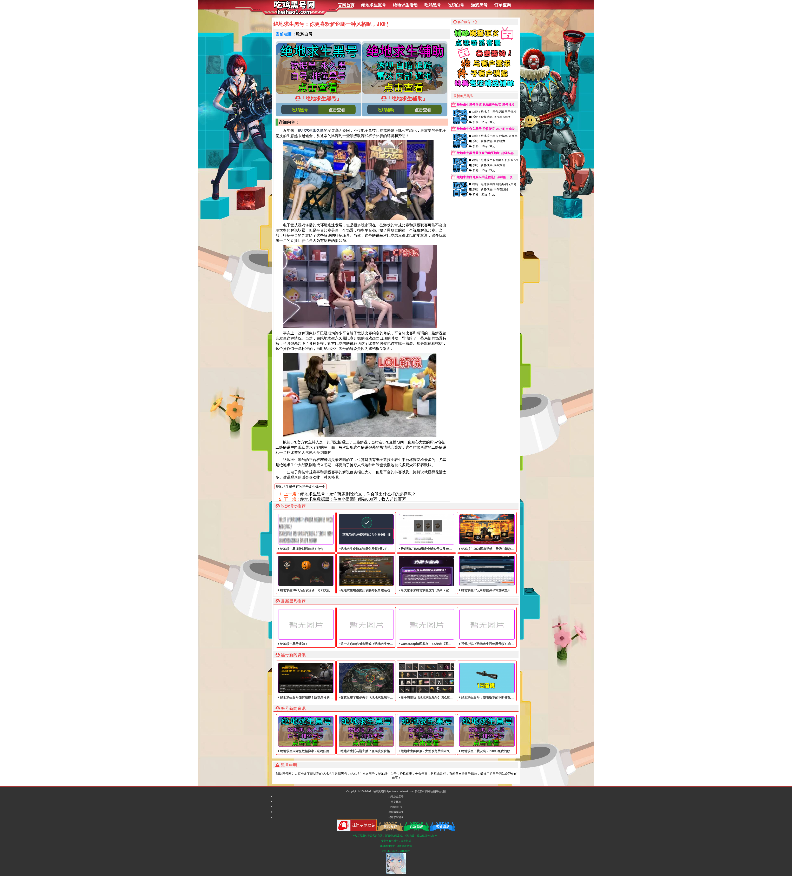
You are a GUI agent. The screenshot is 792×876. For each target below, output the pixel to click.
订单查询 (502, 5)
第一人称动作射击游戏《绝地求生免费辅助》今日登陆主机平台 (383, 643)
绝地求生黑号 (396, 796)
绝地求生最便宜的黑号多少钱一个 (300, 486)
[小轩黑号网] (294, 13)
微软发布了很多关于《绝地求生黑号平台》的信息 (374, 697)
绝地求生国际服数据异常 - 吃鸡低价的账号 (308, 751)
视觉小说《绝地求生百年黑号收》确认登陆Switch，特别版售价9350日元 (510, 643)
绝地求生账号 (373, 5)
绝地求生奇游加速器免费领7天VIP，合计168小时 (374, 548)
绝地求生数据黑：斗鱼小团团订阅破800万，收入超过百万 (353, 499)
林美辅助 (396, 801)
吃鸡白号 (456, 5)
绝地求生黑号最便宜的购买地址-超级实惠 (485, 153)
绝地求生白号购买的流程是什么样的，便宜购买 (489, 177)
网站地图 (430, 791)
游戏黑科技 (396, 806)
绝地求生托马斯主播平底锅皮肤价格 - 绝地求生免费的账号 (380, 751)
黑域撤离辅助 (396, 812)
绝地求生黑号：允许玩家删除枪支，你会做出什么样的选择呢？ (358, 494)
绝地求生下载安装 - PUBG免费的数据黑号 (489, 751)
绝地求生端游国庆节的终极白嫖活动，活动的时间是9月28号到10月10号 (389, 590)
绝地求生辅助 (396, 817)
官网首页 (346, 5)
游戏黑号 (479, 5)
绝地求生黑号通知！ (293, 643)
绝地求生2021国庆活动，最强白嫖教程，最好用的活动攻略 (501, 548)
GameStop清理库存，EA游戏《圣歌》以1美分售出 (435, 643)
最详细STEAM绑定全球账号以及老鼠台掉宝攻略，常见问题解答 (444, 548)
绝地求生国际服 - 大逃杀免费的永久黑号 (428, 751)
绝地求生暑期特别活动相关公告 (301, 548)
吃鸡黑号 (432, 5)
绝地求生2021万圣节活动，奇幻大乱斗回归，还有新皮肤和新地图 (324, 590)
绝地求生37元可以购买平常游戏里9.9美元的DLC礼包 (497, 590)
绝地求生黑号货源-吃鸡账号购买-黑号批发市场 (489, 104)
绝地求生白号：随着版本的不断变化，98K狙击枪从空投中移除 (503, 697)
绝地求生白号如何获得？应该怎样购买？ (307, 697)
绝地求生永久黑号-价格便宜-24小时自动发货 (487, 128)
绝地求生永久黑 (311, 130)
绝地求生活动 (405, 5)
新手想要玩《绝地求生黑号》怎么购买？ (428, 697)
